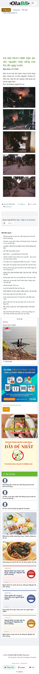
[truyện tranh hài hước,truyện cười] (20, 455)
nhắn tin (22, 204)
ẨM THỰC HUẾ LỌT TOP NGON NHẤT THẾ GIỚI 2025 (19, 308)
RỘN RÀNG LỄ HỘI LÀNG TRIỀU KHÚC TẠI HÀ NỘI (20, 291)
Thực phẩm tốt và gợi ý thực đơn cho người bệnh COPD (18, 610)
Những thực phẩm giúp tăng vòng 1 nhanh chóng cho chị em (19, 537)
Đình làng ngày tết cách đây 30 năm (14, 294)
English (22, 667)
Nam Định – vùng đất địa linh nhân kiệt (15, 254)
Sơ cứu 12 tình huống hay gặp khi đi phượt (16, 508)
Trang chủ (16, 10)
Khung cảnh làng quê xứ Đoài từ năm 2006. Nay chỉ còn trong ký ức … (19, 269)
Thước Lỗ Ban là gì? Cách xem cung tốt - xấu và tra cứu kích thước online (19, 258)
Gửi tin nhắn (8, 361)
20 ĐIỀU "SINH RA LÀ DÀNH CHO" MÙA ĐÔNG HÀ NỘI (19, 247)
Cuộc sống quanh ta (10, 13)
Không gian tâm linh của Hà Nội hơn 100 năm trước (19, 277)
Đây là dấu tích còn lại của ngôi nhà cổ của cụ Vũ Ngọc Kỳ (18, 303)
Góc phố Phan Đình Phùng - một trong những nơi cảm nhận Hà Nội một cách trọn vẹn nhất (18, 313)
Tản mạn (25, 10)
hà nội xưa (8, 207)
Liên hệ (19, 657)
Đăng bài (7, 10)
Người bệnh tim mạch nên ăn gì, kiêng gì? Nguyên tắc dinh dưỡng (19, 586)
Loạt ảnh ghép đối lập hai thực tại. (14, 288)
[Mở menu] (33, 3)
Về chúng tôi (12, 657)
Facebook (26, 657)
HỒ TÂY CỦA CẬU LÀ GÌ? (11, 251)
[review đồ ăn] (20, 426)
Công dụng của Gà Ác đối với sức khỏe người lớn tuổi (19, 562)
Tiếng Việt (10, 667)
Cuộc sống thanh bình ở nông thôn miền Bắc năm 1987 (19, 298)
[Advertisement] (19, 36)
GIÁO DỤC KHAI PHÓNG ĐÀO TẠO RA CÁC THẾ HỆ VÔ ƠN (20, 274)
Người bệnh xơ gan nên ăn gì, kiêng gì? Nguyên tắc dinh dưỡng (18, 635)
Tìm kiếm (6, 409)
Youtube (33, 657)
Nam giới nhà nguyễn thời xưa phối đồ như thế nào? (19, 265)
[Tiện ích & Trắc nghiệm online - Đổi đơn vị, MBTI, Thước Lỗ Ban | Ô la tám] (20, 384)
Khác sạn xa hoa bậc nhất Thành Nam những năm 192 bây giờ (19, 281)
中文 (33, 667)
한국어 (20, 672)
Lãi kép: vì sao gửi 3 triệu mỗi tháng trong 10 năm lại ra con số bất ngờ (20, 242)
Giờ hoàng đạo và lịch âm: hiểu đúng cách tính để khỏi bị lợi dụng (19, 237)
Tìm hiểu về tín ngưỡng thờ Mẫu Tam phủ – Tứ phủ (19, 262)
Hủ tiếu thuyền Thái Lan (10, 285)
